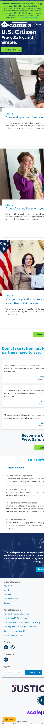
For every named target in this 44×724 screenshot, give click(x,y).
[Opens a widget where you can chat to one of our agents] (9, 720)
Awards (7, 590)
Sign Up (32, 672)
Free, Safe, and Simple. (17, 40)
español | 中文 (19, 24)
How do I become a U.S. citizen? (16, 614)
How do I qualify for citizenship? (16, 618)
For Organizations (11, 598)
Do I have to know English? (14, 631)
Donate (7, 603)
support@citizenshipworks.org (26, 17)
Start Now (12, 49)
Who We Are (9, 586)
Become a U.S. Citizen (19, 29)
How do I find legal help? (13, 635)
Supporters (8, 594)
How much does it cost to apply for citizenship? (22, 622)
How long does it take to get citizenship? (20, 626)
